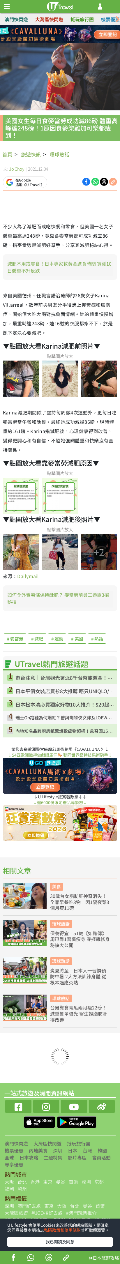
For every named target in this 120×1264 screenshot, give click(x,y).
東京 (47, 1181)
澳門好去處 (29, 1205)
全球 (9, 1157)
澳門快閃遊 (16, 19)
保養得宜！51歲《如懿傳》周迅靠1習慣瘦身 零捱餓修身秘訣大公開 (80, 939)
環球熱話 (59, 154)
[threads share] (49, 1258)
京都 (99, 1181)
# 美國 (77, 638)
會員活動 (101, 1157)
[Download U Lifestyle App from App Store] (40, 1121)
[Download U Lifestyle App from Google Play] (77, 1121)
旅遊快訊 (31, 154)
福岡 (9, 1188)
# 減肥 (37, 638)
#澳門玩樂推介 (81, 1212)
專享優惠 (14, 1164)
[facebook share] (13, 1258)
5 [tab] (47, 41)
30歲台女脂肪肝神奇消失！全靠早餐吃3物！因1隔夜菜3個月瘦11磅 (79, 902)
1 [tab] (47, 34)
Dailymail (28, 576)
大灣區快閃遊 (49, 19)
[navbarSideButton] (6, 7)
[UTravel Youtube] (74, 1105)
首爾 (73, 1181)
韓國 (102, 1150)
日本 (72, 1150)
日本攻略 (29, 1157)
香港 (35, 1181)
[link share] (113, 181)
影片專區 (77, 1157)
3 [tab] (64, 34)
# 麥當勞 (15, 638)
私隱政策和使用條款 (62, 1230)
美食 (56, 886)
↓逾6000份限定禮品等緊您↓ (60, 802)
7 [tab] (64, 41)
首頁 (7, 154)
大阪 (9, 1181)
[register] (100, 6)
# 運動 (57, 638)
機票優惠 (110, 19)
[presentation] (117, 19)
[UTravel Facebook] (18, 1105)
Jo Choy (16, 169)
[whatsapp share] (31, 1258)
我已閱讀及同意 (60, 1241)
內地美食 (38, 1150)
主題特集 (53, 1157)
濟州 (22, 1188)
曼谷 (60, 1181)
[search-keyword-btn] (112, 6)
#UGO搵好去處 (47, 1212)
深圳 (57, 1150)
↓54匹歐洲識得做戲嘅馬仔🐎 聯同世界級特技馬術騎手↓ (60, 755)
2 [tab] (56, 34)
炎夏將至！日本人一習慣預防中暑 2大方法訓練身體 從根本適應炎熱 (78, 977)
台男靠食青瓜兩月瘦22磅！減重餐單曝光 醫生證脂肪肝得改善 (78, 1014)
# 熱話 (97, 638)
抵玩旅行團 (82, 19)
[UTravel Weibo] (102, 1105)
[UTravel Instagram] (46, 1105)
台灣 (87, 1150)
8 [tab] (73, 41)
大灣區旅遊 (16, 1212)
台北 (22, 1181)
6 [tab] (56, 41)
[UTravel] (60, 5)
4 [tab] (73, 34)
